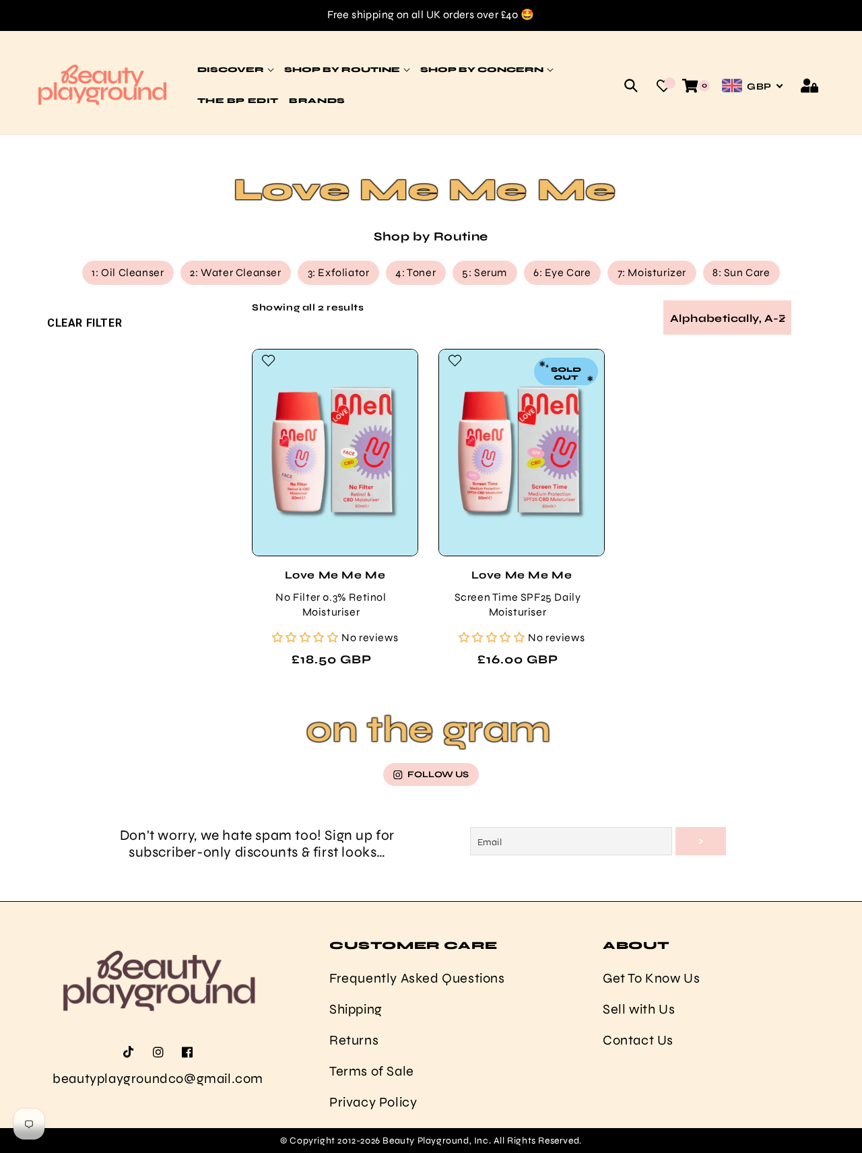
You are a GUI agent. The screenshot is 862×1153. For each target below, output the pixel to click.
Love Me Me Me (335, 574)
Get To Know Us (651, 978)
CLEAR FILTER (84, 323)
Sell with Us (639, 1009)
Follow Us (438, 774)
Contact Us (638, 1040)
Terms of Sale (371, 1071)
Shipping (356, 1009)
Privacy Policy (373, 1102)
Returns (353, 1040)
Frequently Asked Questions (417, 978)
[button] (631, 85)
